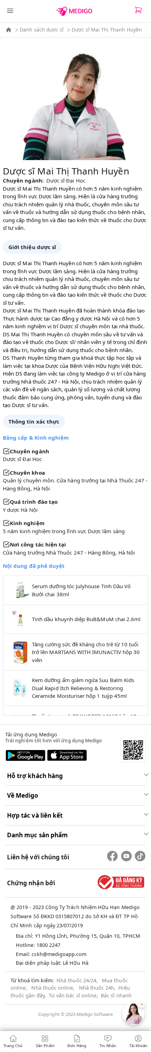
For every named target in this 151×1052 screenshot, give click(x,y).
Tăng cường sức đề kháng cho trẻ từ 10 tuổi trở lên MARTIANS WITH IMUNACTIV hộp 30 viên (86, 652)
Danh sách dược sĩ (42, 29)
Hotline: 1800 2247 (38, 945)
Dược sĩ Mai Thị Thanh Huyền (107, 29)
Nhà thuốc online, (52, 987)
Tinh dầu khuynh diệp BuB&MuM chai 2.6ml (86, 619)
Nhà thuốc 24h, (97, 987)
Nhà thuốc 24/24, (77, 980)
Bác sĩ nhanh (116, 995)
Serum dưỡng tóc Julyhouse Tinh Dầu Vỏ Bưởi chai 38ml (81, 590)
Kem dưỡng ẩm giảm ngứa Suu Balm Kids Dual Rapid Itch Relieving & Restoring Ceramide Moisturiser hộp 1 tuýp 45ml (83, 687)
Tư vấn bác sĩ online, (73, 995)
